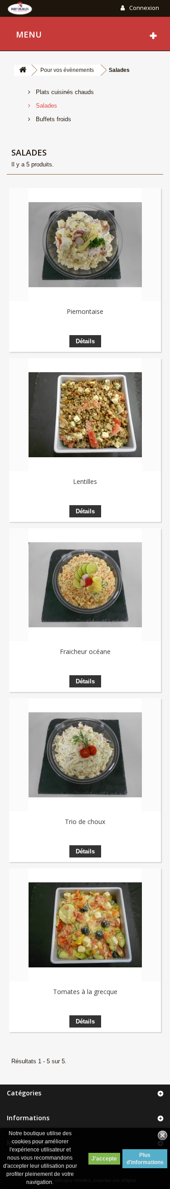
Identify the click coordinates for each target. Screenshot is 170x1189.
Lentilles (85, 481)
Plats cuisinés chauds (64, 92)
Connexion (143, 8)
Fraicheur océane (85, 651)
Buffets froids (52, 119)
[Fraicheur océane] (85, 584)
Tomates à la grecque (85, 991)
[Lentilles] (85, 414)
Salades (45, 105)
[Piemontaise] (85, 244)
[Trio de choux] (85, 754)
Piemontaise (85, 311)
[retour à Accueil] (22, 70)
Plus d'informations (145, 1158)
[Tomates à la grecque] (85, 924)
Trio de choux (85, 821)
